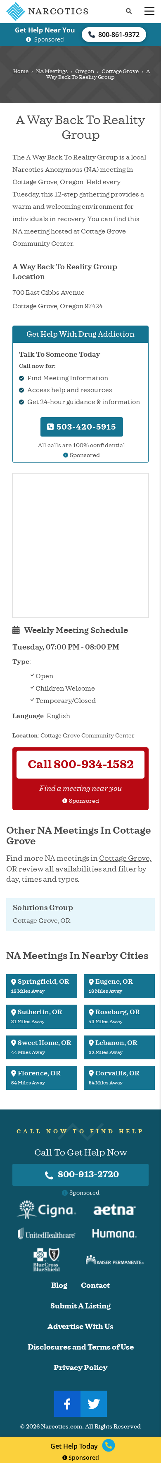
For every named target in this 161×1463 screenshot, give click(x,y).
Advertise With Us (80, 1326)
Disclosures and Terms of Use (81, 1347)
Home (20, 71)
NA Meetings (52, 71)
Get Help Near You (45, 30)
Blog (59, 1285)
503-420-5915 (85, 427)
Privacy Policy (80, 1368)
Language (28, 716)
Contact (95, 1285)
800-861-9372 (119, 34)
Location (25, 736)
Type (20, 662)
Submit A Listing (80, 1306)
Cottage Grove (120, 71)
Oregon (84, 71)
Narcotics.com (61, 1426)
